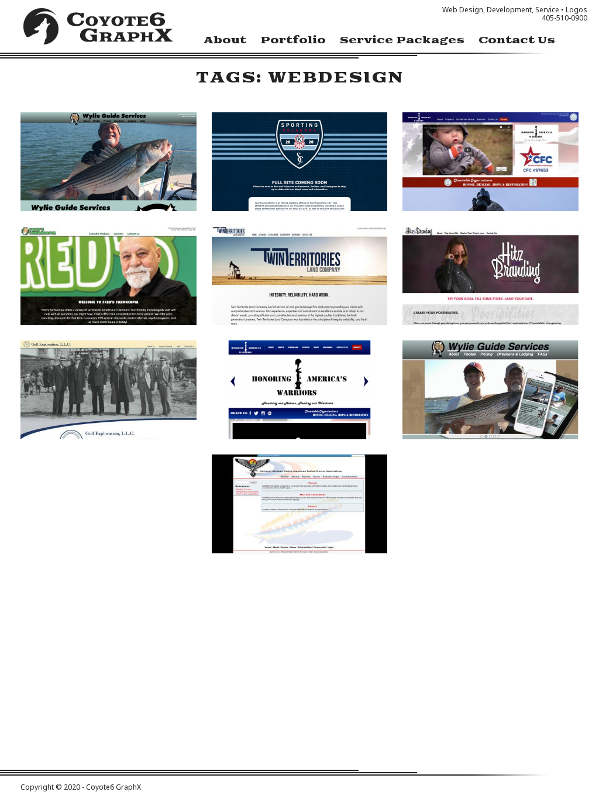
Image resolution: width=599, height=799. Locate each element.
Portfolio (293, 40)
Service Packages (402, 40)
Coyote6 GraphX (98, 29)
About (225, 40)
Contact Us (516, 40)
